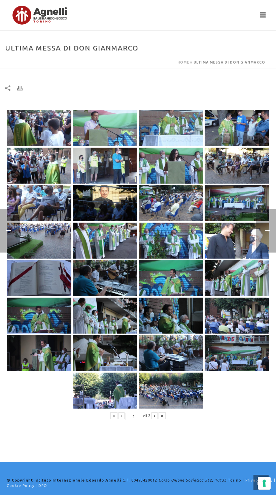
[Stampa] (23, 88)
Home (183, 62)
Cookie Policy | (22, 486)
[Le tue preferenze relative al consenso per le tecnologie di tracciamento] (264, 483)
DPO (42, 486)
